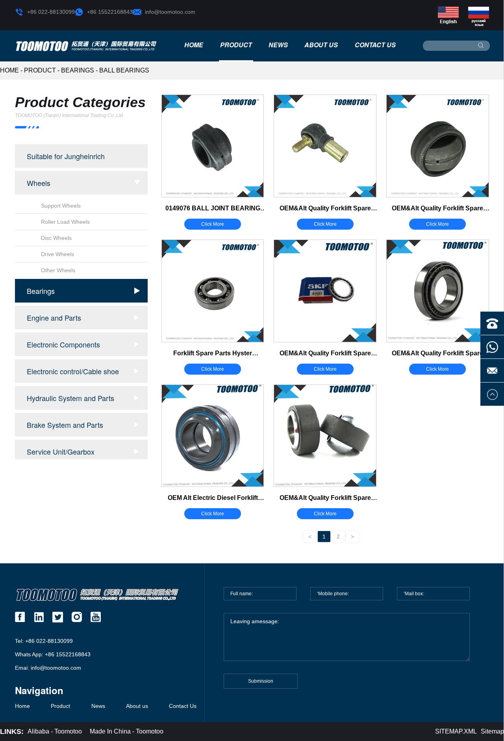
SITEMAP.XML (456, 731)
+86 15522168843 (110, 12)
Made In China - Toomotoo (126, 731)
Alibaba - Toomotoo (55, 731)
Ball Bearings (124, 70)
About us (321, 45)
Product (236, 45)
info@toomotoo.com (170, 12)
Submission (260, 681)
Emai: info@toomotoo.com (48, 668)
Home (193, 45)
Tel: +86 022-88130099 (44, 641)
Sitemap (492, 731)
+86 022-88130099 (51, 12)
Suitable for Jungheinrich (66, 156)
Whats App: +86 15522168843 (53, 654)
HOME (9, 70)
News (278, 45)
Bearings (77, 70)
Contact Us (375, 45)
